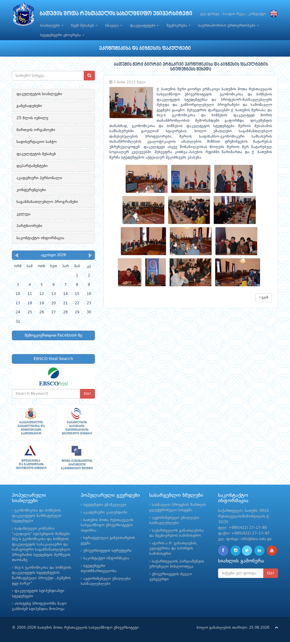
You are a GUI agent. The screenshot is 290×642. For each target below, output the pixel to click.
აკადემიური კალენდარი (105, 512)
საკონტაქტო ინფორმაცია (40, 238)
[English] (272, 14)
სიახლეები (50, 25)
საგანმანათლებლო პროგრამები (47, 202)
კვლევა (23, 214)
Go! (87, 394)
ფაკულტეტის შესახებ (36, 154)
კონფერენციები (31, 190)
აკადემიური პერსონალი (39, 178)
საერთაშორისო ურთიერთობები (227, 25)
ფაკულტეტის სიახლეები (39, 94)
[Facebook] (223, 550)
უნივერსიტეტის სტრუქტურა (107, 551)
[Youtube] (272, 550)
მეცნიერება (177, 25)
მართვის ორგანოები (35, 130)
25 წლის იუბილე (32, 118)
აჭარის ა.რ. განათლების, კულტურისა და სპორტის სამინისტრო (173, 549)
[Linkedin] (259, 550)
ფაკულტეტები (143, 25)
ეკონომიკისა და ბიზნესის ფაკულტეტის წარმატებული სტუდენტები (36, 516)
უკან (264, 297)
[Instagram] (236, 550)
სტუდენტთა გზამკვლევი (104, 505)
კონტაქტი (257, 14)
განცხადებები (29, 106)
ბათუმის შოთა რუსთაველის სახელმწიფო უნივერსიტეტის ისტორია (107, 525)
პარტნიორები (29, 226)
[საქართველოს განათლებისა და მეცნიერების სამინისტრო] (30, 421)
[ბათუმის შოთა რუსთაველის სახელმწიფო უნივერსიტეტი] (23, 15)
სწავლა (112, 25)
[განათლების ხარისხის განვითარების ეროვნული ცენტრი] (76, 421)
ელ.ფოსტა (209, 14)
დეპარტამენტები (32, 166)
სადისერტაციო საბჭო (36, 142)
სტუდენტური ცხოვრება (61, 35)
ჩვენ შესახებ (83, 25)
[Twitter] (247, 550)
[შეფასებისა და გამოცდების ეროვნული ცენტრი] (30, 457)
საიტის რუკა (234, 14)
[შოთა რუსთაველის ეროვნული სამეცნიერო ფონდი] (76, 457)
